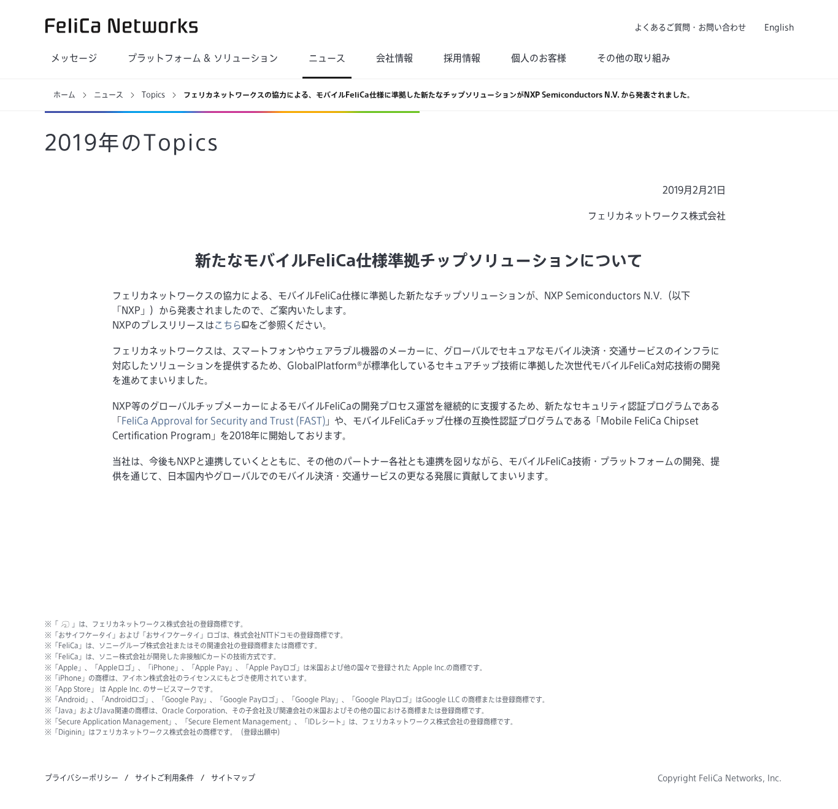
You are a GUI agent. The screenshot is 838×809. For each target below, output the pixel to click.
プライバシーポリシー (81, 777)
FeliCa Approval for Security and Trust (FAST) (223, 420)
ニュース (108, 94)
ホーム (64, 94)
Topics (153, 94)
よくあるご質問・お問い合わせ (690, 27)
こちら (228, 325)
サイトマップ (233, 777)
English (779, 27)
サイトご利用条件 (164, 777)
